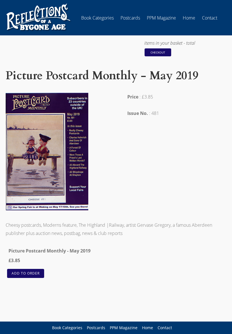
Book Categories (97, 18)
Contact (209, 18)
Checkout (158, 52)
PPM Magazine (161, 18)
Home (189, 18)
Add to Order (26, 273)
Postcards (130, 18)
